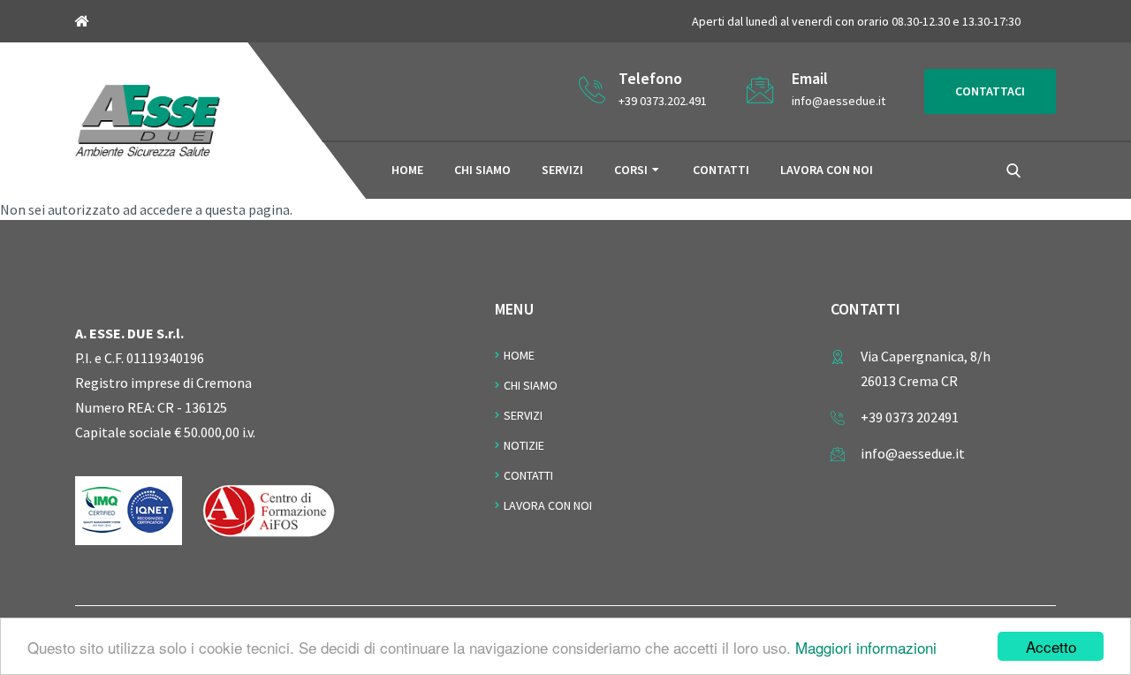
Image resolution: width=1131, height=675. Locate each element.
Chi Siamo (531, 385)
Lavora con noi (826, 170)
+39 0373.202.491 (663, 101)
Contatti (721, 170)
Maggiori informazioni (866, 647)
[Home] (147, 118)
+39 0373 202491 (910, 417)
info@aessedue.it (838, 101)
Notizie (524, 445)
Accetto (1051, 646)
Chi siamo (482, 170)
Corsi (631, 170)
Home (407, 170)
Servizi (562, 170)
